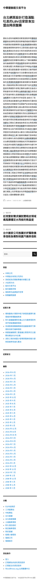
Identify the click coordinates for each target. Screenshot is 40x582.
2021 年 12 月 (10, 469)
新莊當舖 (8, 531)
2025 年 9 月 (10, 400)
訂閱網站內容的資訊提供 (15, 562)
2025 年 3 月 (10, 419)
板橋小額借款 (10, 535)
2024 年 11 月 (10, 432)
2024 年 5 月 (10, 450)
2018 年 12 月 (10, 479)
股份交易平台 (10, 286)
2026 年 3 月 (10, 388)
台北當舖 (8, 516)
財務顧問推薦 (10, 295)
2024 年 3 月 (10, 457)
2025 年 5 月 (10, 413)
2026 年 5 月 (10, 382)
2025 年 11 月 (10, 397)
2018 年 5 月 (10, 482)
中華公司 (8, 273)
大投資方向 (9, 283)
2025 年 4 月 (10, 416)
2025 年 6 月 (10, 410)
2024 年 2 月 (10, 460)
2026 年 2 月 (10, 391)
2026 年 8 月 (10, 372)
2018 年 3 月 (10, 488)
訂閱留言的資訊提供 (13, 565)
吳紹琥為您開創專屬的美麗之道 (17, 279)
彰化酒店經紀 (10, 525)
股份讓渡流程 (10, 289)
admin (9, 200)
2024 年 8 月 (10, 441)
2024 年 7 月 (10, 444)
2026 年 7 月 (10, 375)
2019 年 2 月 (10, 475)
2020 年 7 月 (10, 472)
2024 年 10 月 (10, 435)
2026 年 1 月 (10, 394)
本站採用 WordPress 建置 (26, 578)
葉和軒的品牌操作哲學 (14, 292)
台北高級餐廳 (10, 519)
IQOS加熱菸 (10, 506)
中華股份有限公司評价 (14, 276)
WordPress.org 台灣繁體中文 (17, 569)
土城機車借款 (27, 200)
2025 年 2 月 (10, 422)
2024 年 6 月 (10, 447)
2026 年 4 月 (10, 385)
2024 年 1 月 (10, 463)
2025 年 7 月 (10, 407)
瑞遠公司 (8, 538)
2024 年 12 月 (10, 429)
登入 (7, 559)
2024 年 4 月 (10, 454)
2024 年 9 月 (10, 438)
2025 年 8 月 (10, 404)
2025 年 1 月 (10, 425)
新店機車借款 (10, 528)
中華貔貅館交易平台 (14, 7)
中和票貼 (8, 513)
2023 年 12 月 (10, 466)
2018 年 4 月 (10, 485)
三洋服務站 (9, 510)
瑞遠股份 (8, 541)
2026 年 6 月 (10, 379)
